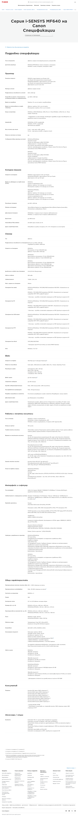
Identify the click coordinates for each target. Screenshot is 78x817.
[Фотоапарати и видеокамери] (33, 5)
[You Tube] (75, 811)
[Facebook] (66, 811)
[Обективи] (39, 5)
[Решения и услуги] (60, 5)
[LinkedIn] (69, 811)
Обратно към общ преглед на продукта (18, 47)
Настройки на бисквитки (18, 807)
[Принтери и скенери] (50, 5)
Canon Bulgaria (5, 810)
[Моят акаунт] (75, 2)
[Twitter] (72, 811)
